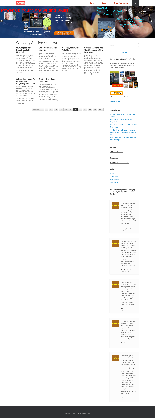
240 (66, 109)
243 (80, 109)
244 (85, 109)
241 (70, 109)
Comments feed (115, 179)
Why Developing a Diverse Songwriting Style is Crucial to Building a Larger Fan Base (123, 132)
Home (92, 3)
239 (61, 109)
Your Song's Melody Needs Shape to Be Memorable (23, 50)
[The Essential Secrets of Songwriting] (20, 3)
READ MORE (115, 101)
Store (104, 3)
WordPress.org (114, 182)
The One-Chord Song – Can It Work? (47, 80)
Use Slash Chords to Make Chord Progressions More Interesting (93, 50)
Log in (112, 173)
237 (51, 109)
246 (95, 109)
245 (90, 109)
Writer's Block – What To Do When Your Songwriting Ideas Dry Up (25, 81)
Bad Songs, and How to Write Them (70, 49)
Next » (100, 109)
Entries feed (114, 176)
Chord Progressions (121, 3)
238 (56, 109)
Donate (124, 52)
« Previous (36, 109)
